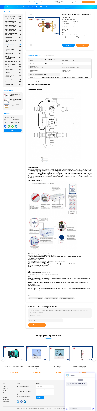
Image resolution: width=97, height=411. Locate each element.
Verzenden (37, 325)
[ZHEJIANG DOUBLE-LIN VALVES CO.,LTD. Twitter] (18, 401)
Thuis (4, 386)
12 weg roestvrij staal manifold (15, 95)
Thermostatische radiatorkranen (13, 50)
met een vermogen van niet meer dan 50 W (13, 22)
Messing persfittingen (13, 64)
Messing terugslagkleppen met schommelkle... (13, 57)
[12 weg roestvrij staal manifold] (6, 95)
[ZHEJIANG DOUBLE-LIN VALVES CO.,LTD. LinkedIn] (25, 401)
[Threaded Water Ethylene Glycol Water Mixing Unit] (47, 26)
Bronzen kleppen (13, 79)
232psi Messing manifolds (51, 298)
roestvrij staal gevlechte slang (13, 41)
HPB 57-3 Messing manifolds (14, 105)
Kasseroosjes (13, 37)
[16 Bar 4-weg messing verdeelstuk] (6, 101)
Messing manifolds (13, 44)
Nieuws (5, 395)
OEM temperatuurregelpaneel (66, 298)
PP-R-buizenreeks (13, 81)
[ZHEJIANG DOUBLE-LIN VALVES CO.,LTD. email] (5, 126)
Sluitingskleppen (13, 53)
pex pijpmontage (13, 69)
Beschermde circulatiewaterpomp (13, 366)
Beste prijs (69, 45)
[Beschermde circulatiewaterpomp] (13, 353)
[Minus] (93, 375)
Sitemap (5, 397)
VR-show (5, 390)
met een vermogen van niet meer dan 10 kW (13, 26)
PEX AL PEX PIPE (13, 84)
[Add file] (67, 408)
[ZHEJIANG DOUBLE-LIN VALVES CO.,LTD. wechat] (12, 126)
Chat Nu (88, 2)
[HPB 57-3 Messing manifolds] (6, 106)
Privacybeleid (6, 401)
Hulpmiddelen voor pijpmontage (13, 75)
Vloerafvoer (13, 66)
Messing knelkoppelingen (13, 61)
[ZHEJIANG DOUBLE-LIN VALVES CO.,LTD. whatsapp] (9, 126)
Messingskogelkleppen (13, 16)
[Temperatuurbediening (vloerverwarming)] (36, 353)
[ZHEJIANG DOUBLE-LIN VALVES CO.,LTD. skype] (16, 126)
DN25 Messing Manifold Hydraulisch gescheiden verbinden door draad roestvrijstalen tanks (82, 368)
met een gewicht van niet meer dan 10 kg (13, 34)
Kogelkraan (13, 46)
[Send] (93, 408)
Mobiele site (6, 399)
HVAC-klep (13, 72)
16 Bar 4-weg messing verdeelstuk (15, 100)
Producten (5, 388)
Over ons (5, 393)
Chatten (13, 130)
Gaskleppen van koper (13, 18)
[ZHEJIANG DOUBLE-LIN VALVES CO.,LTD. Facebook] (21, 401)
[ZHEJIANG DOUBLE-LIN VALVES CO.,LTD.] (9, 2)
